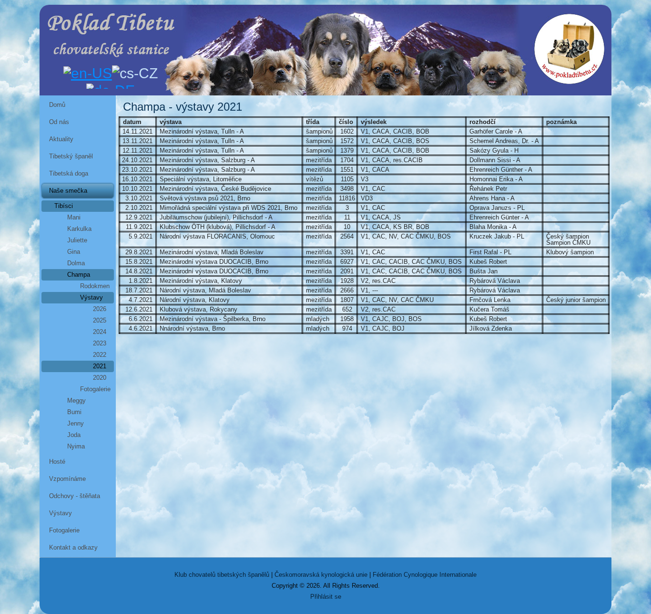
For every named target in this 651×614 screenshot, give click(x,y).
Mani (74, 217)
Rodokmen (95, 286)
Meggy (76, 400)
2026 (99, 308)
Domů (57, 104)
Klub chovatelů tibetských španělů (221, 574)
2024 (99, 331)
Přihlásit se (325, 596)
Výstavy (91, 297)
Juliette (77, 240)
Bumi (74, 412)
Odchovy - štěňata (74, 496)
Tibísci (63, 205)
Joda (74, 434)
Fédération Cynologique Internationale (425, 574)
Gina (73, 251)
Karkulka (79, 228)
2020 (99, 377)
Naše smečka (68, 190)
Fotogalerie (95, 389)
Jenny (75, 423)
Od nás (59, 121)
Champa (78, 274)
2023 (99, 343)
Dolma (76, 263)
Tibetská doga (68, 173)
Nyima (76, 446)
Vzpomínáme (67, 478)
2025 (99, 320)
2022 (99, 354)
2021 (99, 366)
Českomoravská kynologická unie (321, 574)
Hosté (57, 461)
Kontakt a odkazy (73, 547)
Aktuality (61, 139)
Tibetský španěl (71, 156)
